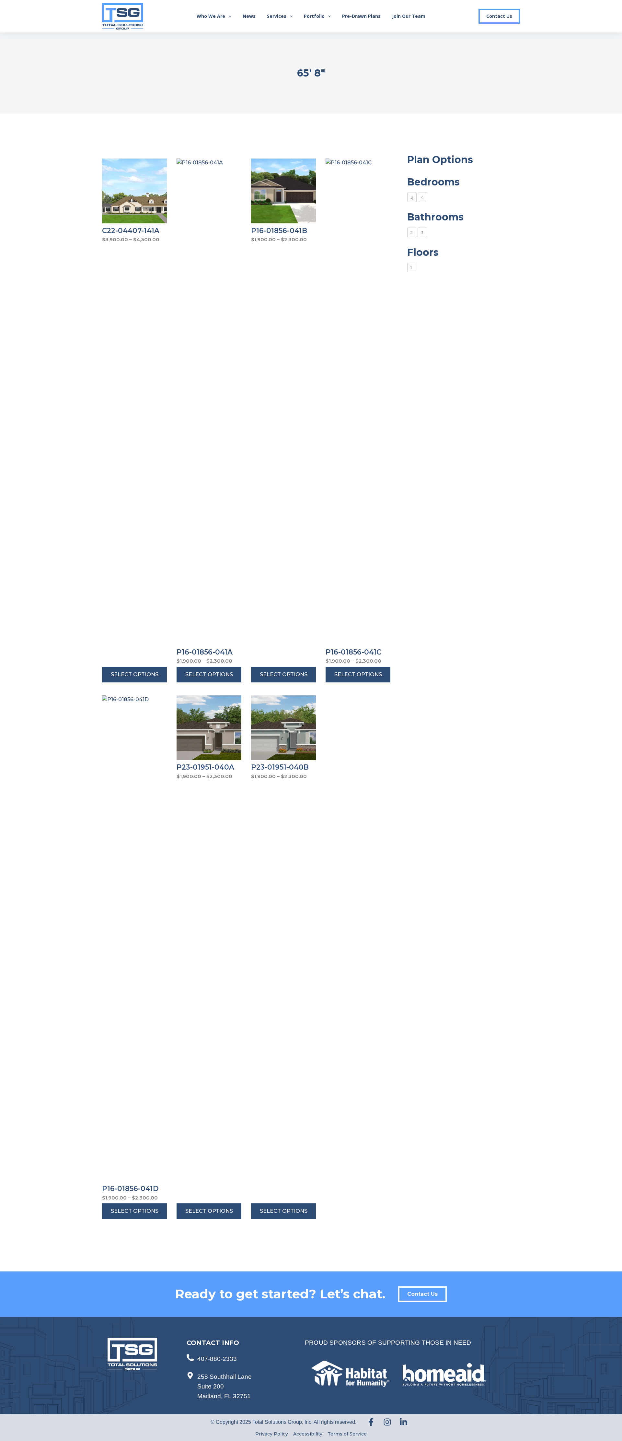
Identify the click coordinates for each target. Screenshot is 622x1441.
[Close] (613, 8)
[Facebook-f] (371, 1422)
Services (276, 16)
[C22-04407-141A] (134, 191)
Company (439, 161)
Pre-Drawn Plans (361, 16)
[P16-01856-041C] (358, 402)
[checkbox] (412, 197)
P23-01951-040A (205, 767)
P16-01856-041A (205, 652)
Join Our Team (408, 16)
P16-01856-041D (130, 1188)
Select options (134, 674)
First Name (440, 98)
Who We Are (211, 16)
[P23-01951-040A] (209, 727)
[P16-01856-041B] (283, 191)
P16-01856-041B (279, 230)
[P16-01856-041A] (209, 402)
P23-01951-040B (280, 767)
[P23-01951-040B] (283, 727)
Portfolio (314, 16)
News (249, 16)
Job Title (437, 193)
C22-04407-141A (130, 230)
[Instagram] (387, 1422)
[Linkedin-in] (403, 1422)
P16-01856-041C (353, 652)
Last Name (440, 130)
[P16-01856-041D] (134, 938)
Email (433, 67)
